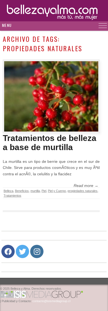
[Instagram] (36, 251)
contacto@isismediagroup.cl (51, 301)
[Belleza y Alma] (54, 10)
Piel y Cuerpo (57, 190)
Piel (44, 190)
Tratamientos (12, 195)
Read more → (86, 185)
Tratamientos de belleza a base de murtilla (49, 142)
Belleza (8, 190)
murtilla (35, 190)
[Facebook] (8, 251)
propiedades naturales (82, 190)
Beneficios (22, 190)
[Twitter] (22, 251)
